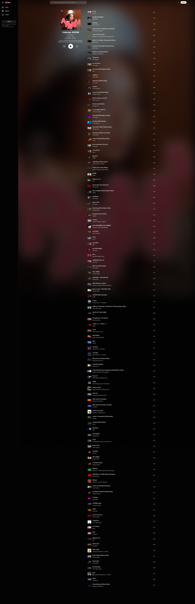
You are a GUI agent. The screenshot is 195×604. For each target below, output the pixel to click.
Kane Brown (95, 360)
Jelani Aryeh (95, 123)
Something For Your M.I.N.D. (100, 318)
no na (93, 239)
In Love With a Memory (98, 109)
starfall (98, 389)
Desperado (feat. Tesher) (99, 214)
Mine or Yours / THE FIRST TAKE (101, 289)
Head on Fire (96, 445)
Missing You (101, 412)
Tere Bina (95, 347)
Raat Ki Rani (95, 561)
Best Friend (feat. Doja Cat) (100, 144)
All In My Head (96, 567)
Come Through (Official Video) (101, 138)
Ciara (103, 256)
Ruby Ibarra (95, 48)
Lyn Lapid (95, 83)
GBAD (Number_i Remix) (99, 283)
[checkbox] (154, 12)
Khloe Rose (95, 366)
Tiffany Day (95, 129)
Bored (94, 11)
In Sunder (95, 497)
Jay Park (94, 262)
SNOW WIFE (95, 459)
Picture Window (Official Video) (101, 584)
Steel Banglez (96, 383)
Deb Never (103, 574)
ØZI (93, 314)
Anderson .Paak (96, 36)
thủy (93, 71)
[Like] (142, 12)
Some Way (95, 243)
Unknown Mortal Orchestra (99, 395)
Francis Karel (95, 517)
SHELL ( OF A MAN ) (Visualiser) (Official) (103, 40)
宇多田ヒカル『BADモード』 (100, 324)
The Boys (95, 23)
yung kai (94, 227)
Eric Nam (94, 407)
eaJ (93, 522)
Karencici (94, 412)
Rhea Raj (94, 511)
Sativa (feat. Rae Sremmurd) (100, 185)
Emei (93, 152)
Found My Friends (97, 462)
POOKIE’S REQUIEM (97, 17)
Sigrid (97, 447)
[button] (64, 46)
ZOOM (94, 173)
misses (94, 300)
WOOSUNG (95, 279)
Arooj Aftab (95, 563)
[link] (9, 7)
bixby (93, 389)
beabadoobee (96, 210)
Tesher (103, 164)
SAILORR (94, 19)
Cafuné (94, 418)
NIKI (93, 430)
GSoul (101, 441)
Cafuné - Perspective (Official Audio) (102, 416)
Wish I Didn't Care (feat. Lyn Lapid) (102, 405)
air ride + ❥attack (102, 482)
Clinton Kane (95, 476)
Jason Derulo (96, 164)
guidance (95, 75)
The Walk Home (96, 503)
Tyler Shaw (95, 268)
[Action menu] (77, 46)
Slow (93, 254)
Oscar (94, 439)
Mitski (94, 192)
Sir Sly (94, 343)
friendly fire (95, 520)
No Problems (96, 433)
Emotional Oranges (97, 30)
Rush (93, 532)
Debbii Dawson (96, 493)
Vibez (94, 578)
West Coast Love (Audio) (99, 399)
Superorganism (96, 320)
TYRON (108, 574)
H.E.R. (93, 140)
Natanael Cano (103, 378)
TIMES (94, 381)
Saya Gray (95, 42)
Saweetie (95, 146)
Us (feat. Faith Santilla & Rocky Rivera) (103, 46)
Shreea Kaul (95, 349)
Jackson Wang (96, 256)
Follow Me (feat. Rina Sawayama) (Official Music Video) (108, 370)
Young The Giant (96, 505)
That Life (95, 393)
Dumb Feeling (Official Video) (100, 555)
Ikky (93, 540)
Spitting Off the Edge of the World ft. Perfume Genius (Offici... (109, 306)
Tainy (99, 221)
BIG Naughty (95, 441)
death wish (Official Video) (99, 80)
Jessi (94, 175)
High (93, 341)
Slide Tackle (95, 549)
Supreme (95, 156)
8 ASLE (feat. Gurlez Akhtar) (100, 167)
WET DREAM (95, 457)
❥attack (94, 480)
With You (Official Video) (99, 266)
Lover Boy (95, 352)
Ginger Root (95, 436)
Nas (101, 383)
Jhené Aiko (95, 77)
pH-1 (110, 441)
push (93, 572)
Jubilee (106, 551)
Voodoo (94, 219)
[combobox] (70, 2)
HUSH (94, 509)
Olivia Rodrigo (96, 88)
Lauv (102, 331)
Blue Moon (95, 428)
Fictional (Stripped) (97, 364)
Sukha (94, 169)
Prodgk (98, 169)
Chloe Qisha (95, 25)
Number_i (109, 285)
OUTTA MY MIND (97, 248)
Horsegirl (94, 546)
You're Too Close (97, 515)
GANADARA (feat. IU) (98, 260)
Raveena (94, 534)
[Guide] (3, 2)
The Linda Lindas (97, 569)
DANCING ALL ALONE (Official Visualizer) (103, 474)
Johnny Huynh (96, 274)
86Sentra (95, 468)
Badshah (94, 221)
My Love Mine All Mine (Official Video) (103, 190)
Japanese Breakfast (97, 54)
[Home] (8, 2)
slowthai (96, 574)
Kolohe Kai (95, 580)
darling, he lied (96, 387)
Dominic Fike (95, 302)
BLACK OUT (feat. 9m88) (99, 312)
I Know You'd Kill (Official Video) (101, 486)
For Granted (95, 526)
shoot (94, 237)
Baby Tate (95, 337)
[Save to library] (64, 46)
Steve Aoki (95, 378)
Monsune (94, 250)
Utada (94, 326)
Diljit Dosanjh (95, 233)
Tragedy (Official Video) (99, 422)
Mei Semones (96, 557)
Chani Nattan (104, 169)
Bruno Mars (104, 36)
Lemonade (95, 231)
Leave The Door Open (98, 34)
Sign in (183, 2)
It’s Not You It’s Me (97, 410)
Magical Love (96, 538)
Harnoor (94, 453)
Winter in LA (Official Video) (100, 52)
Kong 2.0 (94, 376)
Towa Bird (95, 117)
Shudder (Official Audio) (99, 121)
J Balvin (104, 221)
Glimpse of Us (96, 179)
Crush (94, 329)
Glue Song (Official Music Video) (101, 208)
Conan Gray (95, 135)
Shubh (94, 158)
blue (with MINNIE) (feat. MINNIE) (101, 225)
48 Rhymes (95, 57)
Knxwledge (111, 470)
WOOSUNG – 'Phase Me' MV (100, 277)
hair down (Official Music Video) (101, 69)
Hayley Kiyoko (96, 464)
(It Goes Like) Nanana (98, 104)
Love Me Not (96, 150)
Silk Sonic (111, 36)
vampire (94, 86)
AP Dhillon (95, 198)
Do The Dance (96, 63)
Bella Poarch (95, 100)
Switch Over (95, 543)
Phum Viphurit (96, 355)
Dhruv (94, 424)
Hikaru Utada (95, 291)
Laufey (94, 13)
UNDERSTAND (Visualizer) (99, 295)
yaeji (93, 528)
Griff (93, 447)
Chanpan (94, 482)
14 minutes (103, 302)
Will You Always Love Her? (99, 98)
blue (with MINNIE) (103, 227)
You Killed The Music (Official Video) (102, 491)
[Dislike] (145, 12)
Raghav (94, 216)
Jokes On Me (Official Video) (100, 92)
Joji (93, 181)
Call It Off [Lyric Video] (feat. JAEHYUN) (103, 28)
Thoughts (95, 451)
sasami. (99, 111)
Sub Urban (95, 499)
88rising (94, 285)
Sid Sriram (95, 65)
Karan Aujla (95, 59)
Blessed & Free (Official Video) (101, 358)
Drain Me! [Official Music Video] (101, 115)
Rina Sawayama (104, 372)
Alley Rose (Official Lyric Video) (101, 133)
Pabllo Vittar (95, 372)
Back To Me (95, 202)
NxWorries (104, 470)
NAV (93, 245)
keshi (93, 297)
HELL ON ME (95, 271)
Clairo (94, 111)
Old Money (95, 196)
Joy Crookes (95, 488)
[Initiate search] (52, 2)
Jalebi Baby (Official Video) (100, 161)
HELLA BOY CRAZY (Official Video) (102, 127)
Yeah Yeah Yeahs (96, 308)
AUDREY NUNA (96, 94)
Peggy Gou (95, 106)
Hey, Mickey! (95, 335)
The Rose (95, 204)
